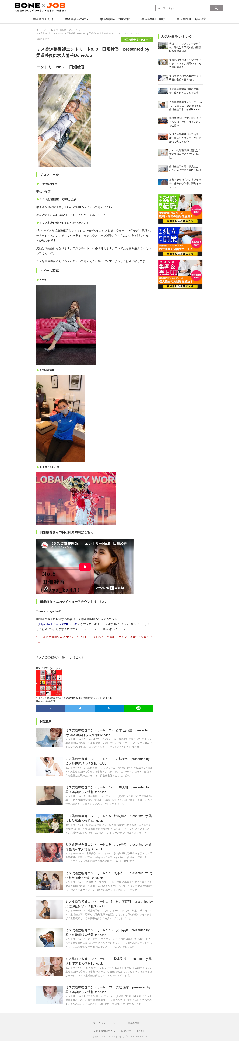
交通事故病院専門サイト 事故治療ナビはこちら (119, 1030)
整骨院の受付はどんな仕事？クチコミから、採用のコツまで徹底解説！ (185, 63)
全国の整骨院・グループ (137, 39)
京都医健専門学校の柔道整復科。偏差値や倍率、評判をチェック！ (185, 183)
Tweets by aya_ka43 (49, 611)
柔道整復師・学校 (153, 19)
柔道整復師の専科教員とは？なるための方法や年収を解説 (185, 168)
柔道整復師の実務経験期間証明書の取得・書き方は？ (185, 77)
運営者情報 (134, 1023)
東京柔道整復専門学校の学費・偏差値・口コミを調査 (184, 90)
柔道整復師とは (43, 19)
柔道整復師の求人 (77, 19)
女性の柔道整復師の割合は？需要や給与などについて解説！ (185, 153)
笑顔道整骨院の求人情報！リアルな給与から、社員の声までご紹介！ (185, 121)
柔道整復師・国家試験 (115, 19)
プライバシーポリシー (105, 1023)
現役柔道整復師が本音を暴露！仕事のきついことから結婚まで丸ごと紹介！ (185, 137)
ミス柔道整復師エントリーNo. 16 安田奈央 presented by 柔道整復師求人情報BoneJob (185, 105)
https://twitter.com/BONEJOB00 (58, 624)
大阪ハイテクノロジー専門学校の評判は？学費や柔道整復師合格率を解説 (185, 47)
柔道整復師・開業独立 (191, 19)
